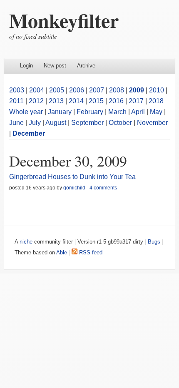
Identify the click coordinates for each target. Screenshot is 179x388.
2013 (56, 100)
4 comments (103, 188)
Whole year (26, 111)
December (28, 133)
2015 (96, 100)
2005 (56, 90)
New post (55, 65)
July (35, 122)
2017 (136, 100)
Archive (86, 65)
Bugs (154, 242)
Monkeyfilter (64, 20)
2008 (116, 90)
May (156, 111)
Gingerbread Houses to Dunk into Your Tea (72, 176)
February (90, 111)
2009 (136, 90)
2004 (36, 90)
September (87, 122)
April (138, 111)
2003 (16, 90)
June (16, 122)
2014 (76, 100)
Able (61, 252)
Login (26, 65)
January (60, 111)
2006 (76, 90)
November (152, 122)
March (117, 111)
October (120, 122)
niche (26, 242)
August (55, 122)
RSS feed (89, 252)
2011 (16, 100)
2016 (116, 100)
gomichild (74, 188)
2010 (156, 90)
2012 (36, 100)
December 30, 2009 (68, 161)
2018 (156, 100)
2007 (96, 90)
